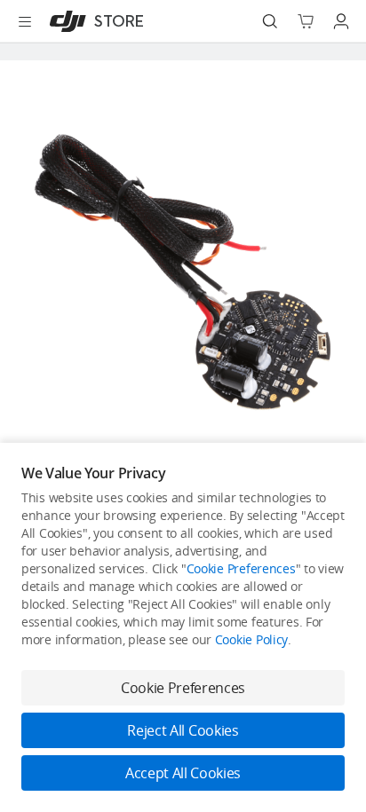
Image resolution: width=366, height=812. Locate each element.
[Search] (270, 21)
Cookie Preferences (241, 568)
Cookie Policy (251, 639)
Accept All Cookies (183, 773)
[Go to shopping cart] (305, 21)
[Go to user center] (341, 21)
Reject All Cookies (182, 730)
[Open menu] (25, 21)
